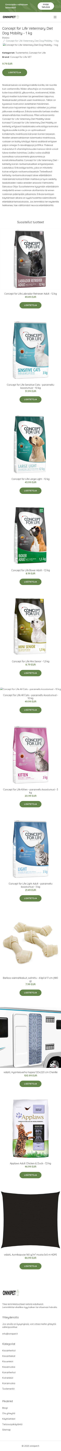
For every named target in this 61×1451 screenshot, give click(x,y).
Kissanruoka (8, 1366)
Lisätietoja (14, 72)
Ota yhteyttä (8, 1413)
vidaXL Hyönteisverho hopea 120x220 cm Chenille (30, 1072)
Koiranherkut (9, 1372)
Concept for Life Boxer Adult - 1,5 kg (30, 570)
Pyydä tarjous (46, 5)
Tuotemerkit (22, 52)
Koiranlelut (7, 1377)
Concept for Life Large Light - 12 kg (30, 479)
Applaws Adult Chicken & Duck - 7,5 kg (30, 1163)
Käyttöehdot (8, 1418)
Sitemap (6, 1429)
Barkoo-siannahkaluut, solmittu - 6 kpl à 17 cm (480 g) (30, 979)
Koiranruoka (8, 1383)
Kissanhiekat (8, 1356)
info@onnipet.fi (10, 1333)
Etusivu (5, 37)
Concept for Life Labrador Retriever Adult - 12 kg (30, 293)
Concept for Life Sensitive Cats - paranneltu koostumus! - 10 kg (30, 386)
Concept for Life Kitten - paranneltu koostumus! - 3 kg (30, 791)
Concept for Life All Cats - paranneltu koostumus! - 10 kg (30, 697)
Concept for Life (37, 52)
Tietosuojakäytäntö (12, 1424)
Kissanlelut (7, 1361)
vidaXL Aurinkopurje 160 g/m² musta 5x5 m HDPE (30, 1254)
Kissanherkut (9, 1350)
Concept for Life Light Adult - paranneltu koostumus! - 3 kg (30, 885)
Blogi (5, 1407)
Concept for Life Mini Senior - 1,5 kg (30, 661)
